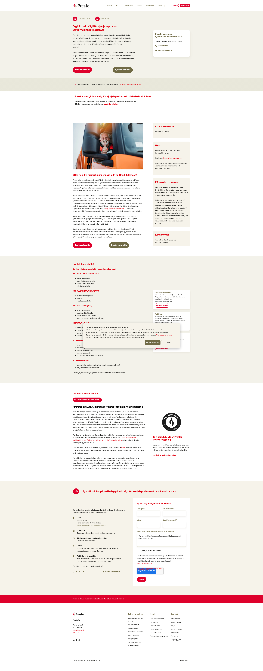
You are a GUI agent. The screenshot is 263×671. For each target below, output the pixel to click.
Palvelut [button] (109, 6)
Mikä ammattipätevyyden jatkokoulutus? (87, 400)
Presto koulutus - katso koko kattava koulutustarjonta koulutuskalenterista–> (99, 599)
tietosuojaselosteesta (144, 564)
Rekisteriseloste (184, 660)
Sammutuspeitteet (134, 642)
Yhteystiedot (175, 619)
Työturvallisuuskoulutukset (159, 636)
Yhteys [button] (159, 6)
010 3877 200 (163, 46)
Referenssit (175, 633)
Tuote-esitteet (176, 636)
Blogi (173, 626)
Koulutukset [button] (129, 6)
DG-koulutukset (155, 633)
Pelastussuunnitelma (135, 632)
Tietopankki (150, 6)
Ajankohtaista (176, 622)
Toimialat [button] (139, 6)
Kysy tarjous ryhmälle (123, 70)
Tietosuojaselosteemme (164, 335)
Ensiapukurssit (155, 626)
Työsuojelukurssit (156, 629)
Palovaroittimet (133, 625)
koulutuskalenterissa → (111, 104)
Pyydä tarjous (185, 5)
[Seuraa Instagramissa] (79, 640)
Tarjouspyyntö (176, 640)
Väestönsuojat (133, 628)
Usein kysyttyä (176, 629)
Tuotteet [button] (118, 6)
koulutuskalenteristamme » (172, 158)
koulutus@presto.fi (165, 50)
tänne (123, 448)
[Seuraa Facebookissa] (76, 640)
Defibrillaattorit (133, 646)
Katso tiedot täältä (162, 305)
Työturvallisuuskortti (157, 619)
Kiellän (169, 342)
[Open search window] (167, 6)
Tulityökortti (154, 622)
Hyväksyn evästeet (152, 342)
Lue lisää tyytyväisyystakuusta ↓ (130, 85)
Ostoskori (175, 5)
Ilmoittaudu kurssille (82, 70)
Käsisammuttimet (134, 635)
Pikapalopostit (133, 639)
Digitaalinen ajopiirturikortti (114, 209)
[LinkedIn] (74, 640)
